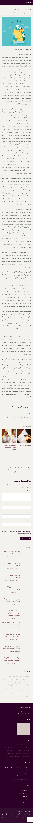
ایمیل (29, 512)
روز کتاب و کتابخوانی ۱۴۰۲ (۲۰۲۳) (12, 576)
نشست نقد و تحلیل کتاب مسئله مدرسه (11, 588)
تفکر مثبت (28, 413)
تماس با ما (24, 802)
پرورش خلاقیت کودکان (23, 690)
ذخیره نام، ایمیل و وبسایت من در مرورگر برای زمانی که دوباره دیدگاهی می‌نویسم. (16, 532)
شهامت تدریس (17, 682)
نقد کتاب (27, 696)
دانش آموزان (13, 690)
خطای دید (20, 696)
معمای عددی (26, 687)
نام (30, 504)
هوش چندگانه (18, 685)
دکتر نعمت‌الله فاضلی (9, 679)
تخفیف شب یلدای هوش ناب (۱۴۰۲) (12, 564)
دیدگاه (29, 490)
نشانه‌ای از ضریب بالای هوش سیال (24, 468)
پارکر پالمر (9, 682)
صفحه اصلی (24, 790)
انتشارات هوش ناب (13, 676)
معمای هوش (26, 679)
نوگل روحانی (26, 685)
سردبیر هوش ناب (13, 556)
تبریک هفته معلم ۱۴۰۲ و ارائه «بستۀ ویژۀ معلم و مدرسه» (11, 659)
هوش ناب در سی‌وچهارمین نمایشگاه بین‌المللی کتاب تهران (11, 647)
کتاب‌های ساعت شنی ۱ (23, 693)
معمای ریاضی (25, 682)
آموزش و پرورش (9, 687)
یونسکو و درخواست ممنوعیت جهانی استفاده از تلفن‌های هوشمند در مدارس (11, 613)
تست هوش (18, 679)
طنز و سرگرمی (9, 685)
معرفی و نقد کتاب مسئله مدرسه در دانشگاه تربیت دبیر (11, 635)
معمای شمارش (12, 693)
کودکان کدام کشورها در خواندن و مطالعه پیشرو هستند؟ (11, 600)
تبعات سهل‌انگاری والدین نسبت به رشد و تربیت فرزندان (10, 447)
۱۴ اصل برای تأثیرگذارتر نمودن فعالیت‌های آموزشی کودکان (9, 469)
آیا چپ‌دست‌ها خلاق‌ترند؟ (25, 445)
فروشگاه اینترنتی (22, 793)
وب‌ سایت (28, 521)
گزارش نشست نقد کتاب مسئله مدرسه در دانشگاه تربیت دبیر (11, 623)
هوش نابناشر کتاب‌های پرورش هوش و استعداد (28, 2)
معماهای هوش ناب (24, 676)
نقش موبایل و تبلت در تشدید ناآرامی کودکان (12, 552)
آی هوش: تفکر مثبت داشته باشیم (19, 407)
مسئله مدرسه (18, 687)
